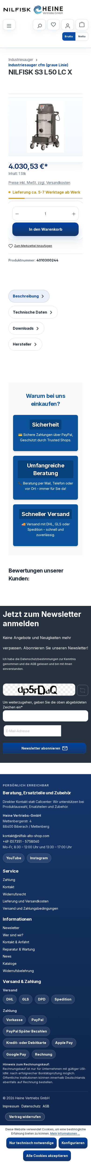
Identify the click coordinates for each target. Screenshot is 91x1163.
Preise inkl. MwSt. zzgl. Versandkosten (39, 182)
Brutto (69, 36)
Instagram (39, 858)
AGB (33, 664)
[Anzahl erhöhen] (74, 213)
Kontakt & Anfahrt (16, 942)
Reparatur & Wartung (19, 949)
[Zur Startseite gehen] (33, 10)
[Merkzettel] (53, 24)
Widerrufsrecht (14, 894)
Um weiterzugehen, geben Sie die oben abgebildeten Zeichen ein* (45, 704)
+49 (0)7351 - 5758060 (21, 841)
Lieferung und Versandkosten (26, 901)
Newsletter (11, 928)
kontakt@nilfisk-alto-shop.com (26, 836)
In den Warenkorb (45, 229)
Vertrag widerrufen (25, 1117)
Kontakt (8, 887)
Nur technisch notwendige (31, 1143)
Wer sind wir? (13, 935)
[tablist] (45, 321)
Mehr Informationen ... (65, 1133)
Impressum (11, 1106)
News (7, 956)
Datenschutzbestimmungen (39, 659)
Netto (82, 36)
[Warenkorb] (82, 24)
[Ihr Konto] (67, 24)
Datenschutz (31, 1106)
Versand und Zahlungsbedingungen (30, 908)
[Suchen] (39, 24)
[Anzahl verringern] (17, 213)
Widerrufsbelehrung (18, 971)
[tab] (28, 296)
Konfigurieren (73, 1143)
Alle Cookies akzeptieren (47, 1156)
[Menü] (9, 24)
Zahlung (9, 880)
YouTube (13, 858)
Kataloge (10, 963)
